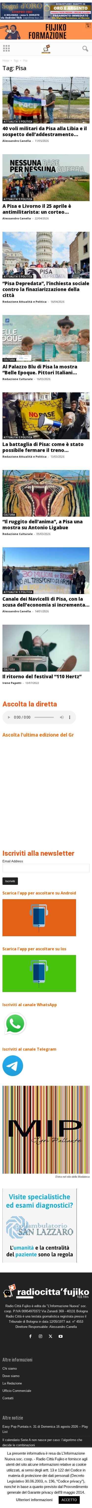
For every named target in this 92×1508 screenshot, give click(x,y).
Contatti (7, 1398)
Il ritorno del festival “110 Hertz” (41, 676)
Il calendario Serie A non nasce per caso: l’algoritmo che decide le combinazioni (42, 1442)
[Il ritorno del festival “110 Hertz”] (46, 648)
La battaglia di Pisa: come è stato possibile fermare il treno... (43, 447)
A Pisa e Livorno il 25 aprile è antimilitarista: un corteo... (36, 209)
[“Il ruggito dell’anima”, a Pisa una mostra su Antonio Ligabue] (46, 493)
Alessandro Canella (16, 141)
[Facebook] (31, 1337)
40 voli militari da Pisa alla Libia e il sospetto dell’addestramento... (44, 131)
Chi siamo (9, 1368)
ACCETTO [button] (69, 1500)
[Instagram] (42, 1337)
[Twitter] (52, 1337)
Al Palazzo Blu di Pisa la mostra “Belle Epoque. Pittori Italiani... (39, 369)
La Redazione (12, 1383)
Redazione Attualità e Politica (24, 301)
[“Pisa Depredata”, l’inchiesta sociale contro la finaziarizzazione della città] (46, 255)
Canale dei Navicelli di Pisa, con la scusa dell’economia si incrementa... (46, 602)
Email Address (12, 861)
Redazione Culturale (17, 379)
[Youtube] (61, 1337)
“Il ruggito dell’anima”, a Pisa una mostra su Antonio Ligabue (42, 524)
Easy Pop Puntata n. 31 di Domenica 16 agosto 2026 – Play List (45, 1429)
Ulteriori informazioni (34, 1500)
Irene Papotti (11, 683)
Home (5, 60)
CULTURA (9, 359)
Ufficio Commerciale (16, 1391)
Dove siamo (10, 1376)
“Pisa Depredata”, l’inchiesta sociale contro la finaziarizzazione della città (45, 289)
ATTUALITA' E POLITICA (18, 121)
